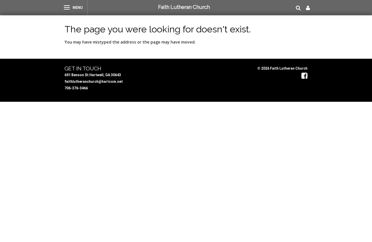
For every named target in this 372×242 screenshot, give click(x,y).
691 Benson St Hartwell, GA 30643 (93, 75)
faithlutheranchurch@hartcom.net (94, 81)
